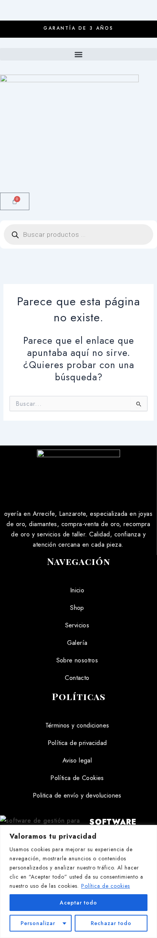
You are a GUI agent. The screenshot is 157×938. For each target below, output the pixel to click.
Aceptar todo (78, 902)
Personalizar (38, 923)
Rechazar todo (111, 923)
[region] (78, 881)
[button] (78, 54)
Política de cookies (105, 886)
